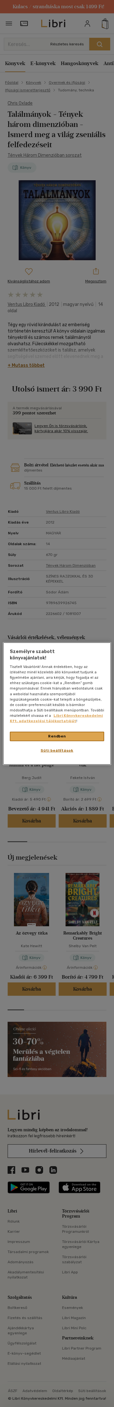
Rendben (57, 736)
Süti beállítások (57, 750)
